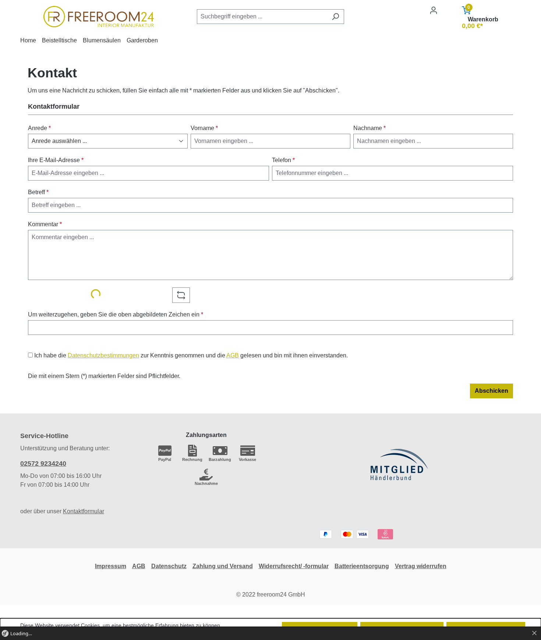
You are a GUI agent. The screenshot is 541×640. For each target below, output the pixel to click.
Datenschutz (169, 566)
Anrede (39, 128)
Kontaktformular (83, 511)
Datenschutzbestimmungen (103, 355)
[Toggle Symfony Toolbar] (534, 633)
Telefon (283, 160)
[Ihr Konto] (433, 10)
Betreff (38, 192)
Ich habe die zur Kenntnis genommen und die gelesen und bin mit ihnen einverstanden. (191, 355)
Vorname (204, 128)
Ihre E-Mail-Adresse (56, 160)
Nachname (369, 128)
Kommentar (45, 224)
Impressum (110, 566)
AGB (232, 355)
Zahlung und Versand (222, 566)
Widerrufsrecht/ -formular (294, 566)
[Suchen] (335, 16)
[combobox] (262, 16)
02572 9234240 (43, 463)
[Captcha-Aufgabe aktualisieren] (181, 295)
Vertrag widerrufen (420, 566)
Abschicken (491, 391)
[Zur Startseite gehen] (98, 17)
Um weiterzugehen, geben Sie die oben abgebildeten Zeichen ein (115, 314)
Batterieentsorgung (362, 566)
